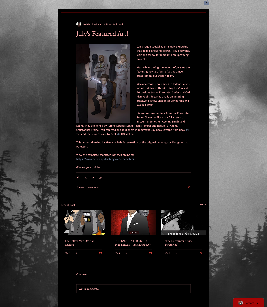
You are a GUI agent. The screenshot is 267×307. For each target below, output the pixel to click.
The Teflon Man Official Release (79, 242)
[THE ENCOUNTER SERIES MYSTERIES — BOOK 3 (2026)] (133, 222)
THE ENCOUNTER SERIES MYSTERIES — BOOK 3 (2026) (133, 242)
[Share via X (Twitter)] (85, 177)
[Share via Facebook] (77, 177)
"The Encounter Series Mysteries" (179, 242)
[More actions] (189, 24)
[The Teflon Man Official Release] (83, 222)
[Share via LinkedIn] (92, 177)
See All (203, 204)
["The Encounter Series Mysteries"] (183, 222)
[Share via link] (100, 177)
